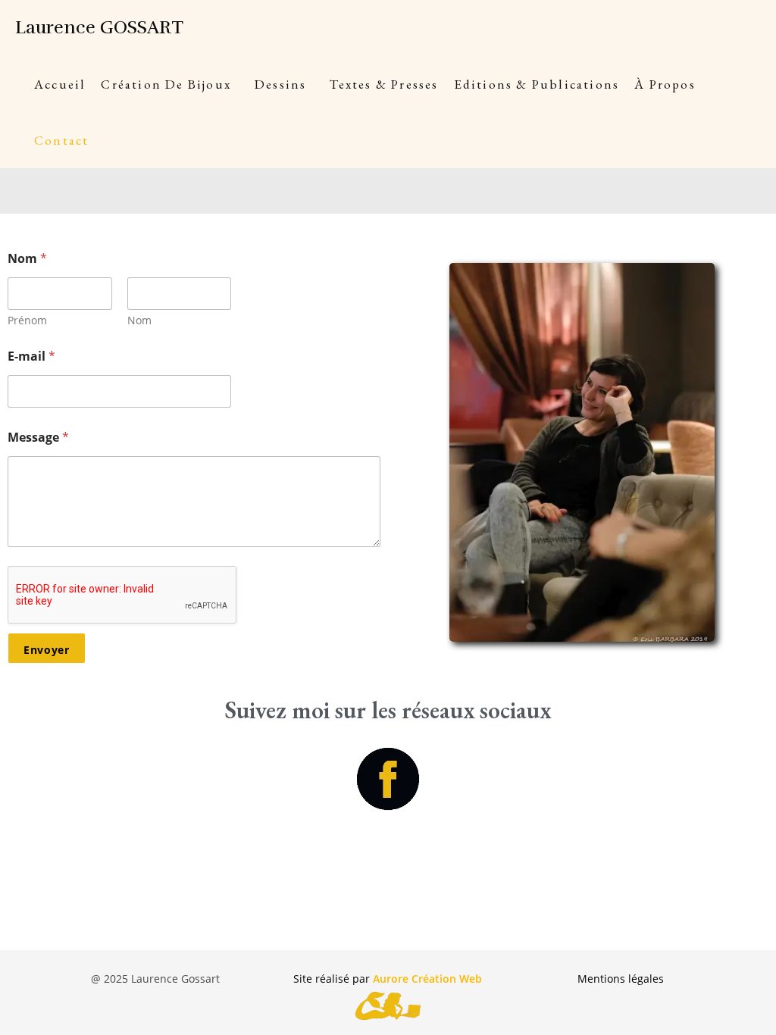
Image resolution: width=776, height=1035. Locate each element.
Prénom (27, 320)
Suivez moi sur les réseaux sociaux (388, 710)
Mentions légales (620, 978)
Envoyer (46, 650)
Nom (139, 320)
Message (38, 437)
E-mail (31, 356)
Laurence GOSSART (99, 27)
